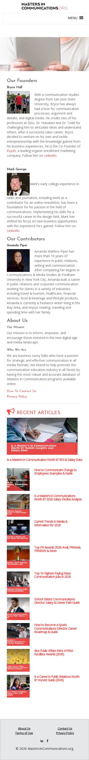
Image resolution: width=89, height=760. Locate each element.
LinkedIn (50, 155)
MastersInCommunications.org (50, 748)
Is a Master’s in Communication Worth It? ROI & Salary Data (44, 459)
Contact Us (65, 728)
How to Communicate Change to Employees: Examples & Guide (55, 471)
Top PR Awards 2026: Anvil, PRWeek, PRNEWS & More (57, 549)
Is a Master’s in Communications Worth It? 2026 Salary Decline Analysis (58, 497)
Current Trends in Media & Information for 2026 (50, 523)
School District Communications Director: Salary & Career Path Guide (57, 601)
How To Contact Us (21, 391)
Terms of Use (24, 733)
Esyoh (11, 151)
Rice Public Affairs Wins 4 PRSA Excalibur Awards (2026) (53, 652)
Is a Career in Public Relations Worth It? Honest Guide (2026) (56, 678)
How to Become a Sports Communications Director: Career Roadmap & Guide (55, 628)
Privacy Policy (17, 396)
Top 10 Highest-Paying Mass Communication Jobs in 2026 (52, 575)
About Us (24, 728)
